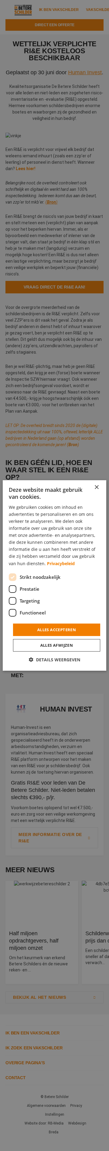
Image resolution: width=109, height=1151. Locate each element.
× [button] (96, 487)
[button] (54, 659)
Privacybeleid (61, 563)
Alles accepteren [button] (56, 629)
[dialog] (54, 575)
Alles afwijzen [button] (56, 645)
